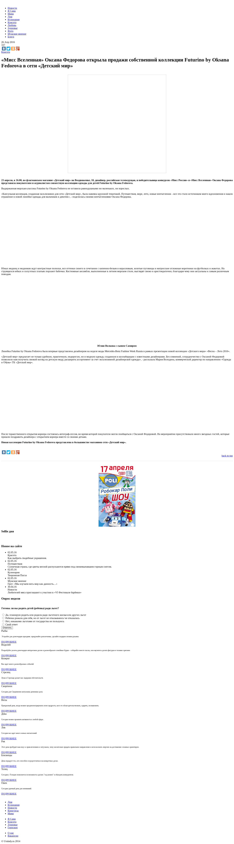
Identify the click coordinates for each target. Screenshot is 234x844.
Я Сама (12, 11)
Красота (12, 22)
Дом (10, 16)
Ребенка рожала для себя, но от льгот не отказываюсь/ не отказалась (42, 618)
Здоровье (13, 28)
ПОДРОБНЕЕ (9, 641)
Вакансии (13, 835)
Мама (11, 13)
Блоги (11, 36)
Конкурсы (13, 810)
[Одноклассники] (13, 48)
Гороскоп (13, 827)
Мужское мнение (17, 33)
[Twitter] (8, 48)
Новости (12, 8)
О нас (11, 833)
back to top (227, 455)
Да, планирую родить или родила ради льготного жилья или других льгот (45, 615)
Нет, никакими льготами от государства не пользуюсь (34, 621)
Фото (10, 31)
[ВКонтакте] (4, 48)
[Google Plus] (18, 48)
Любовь (12, 25)
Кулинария (13, 19)
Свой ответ (11, 624)
